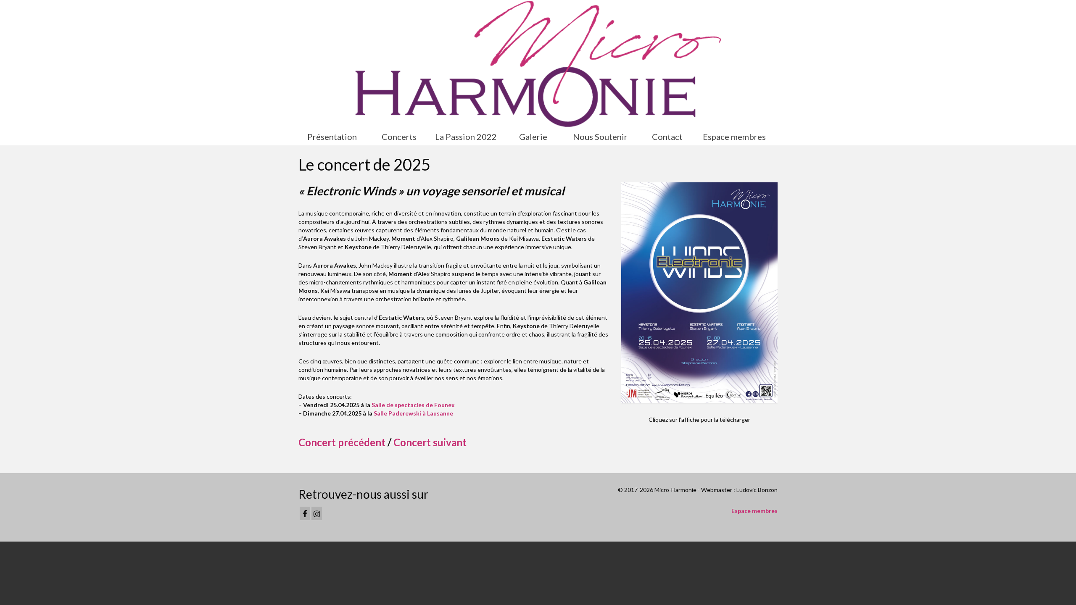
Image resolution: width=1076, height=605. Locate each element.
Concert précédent (341, 442)
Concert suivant (430, 442)
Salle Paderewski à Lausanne (413, 413)
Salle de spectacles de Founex (413, 404)
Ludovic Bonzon (757, 489)
